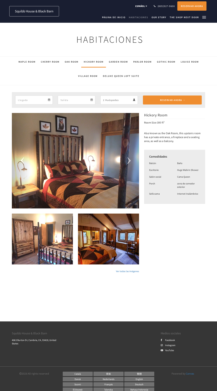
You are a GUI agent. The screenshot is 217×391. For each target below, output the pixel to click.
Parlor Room (142, 61)
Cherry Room (50, 61)
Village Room (87, 76)
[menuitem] (114, 17)
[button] (204, 17)
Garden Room (118, 61)
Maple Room (26, 61)
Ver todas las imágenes (127, 271)
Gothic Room (166, 61)
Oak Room (71, 61)
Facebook (170, 340)
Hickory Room (93, 61)
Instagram (170, 345)
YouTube (169, 350)
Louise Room (190, 61)
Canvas (190, 373)
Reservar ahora (171, 100)
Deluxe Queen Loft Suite (121, 76)
